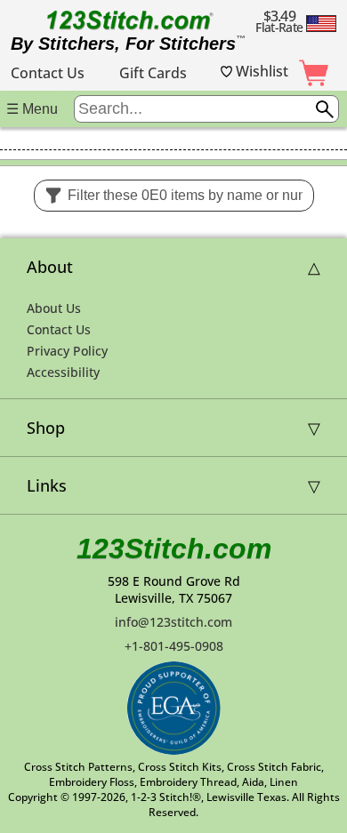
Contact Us (48, 73)
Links (47, 485)
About (50, 266)
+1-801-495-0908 (174, 645)
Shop (46, 427)
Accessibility (63, 372)
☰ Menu (32, 108)
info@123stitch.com (173, 621)
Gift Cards (153, 73)
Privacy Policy (67, 350)
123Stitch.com (174, 549)
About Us (54, 308)
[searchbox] (206, 109)
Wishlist (260, 71)
